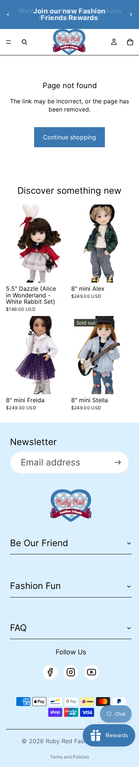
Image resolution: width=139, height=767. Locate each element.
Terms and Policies (69, 757)
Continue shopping (69, 137)
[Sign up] (118, 462)
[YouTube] (91, 672)
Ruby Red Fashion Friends (82, 741)
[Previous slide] (8, 14)
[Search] (24, 42)
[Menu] (8, 42)
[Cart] (130, 42)
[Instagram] (70, 672)
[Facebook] (50, 672)
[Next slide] (131, 14)
